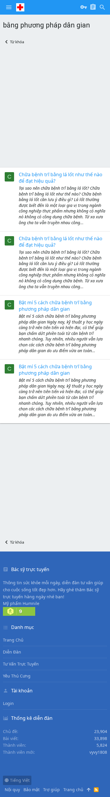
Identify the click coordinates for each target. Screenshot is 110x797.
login (8, 703)
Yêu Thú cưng (17, 676)
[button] (9, 7)
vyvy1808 (98, 752)
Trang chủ (13, 640)
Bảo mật (31, 789)
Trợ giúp (51, 789)
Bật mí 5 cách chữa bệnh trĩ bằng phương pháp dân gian (55, 305)
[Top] (88, 789)
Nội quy (12, 789)
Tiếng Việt (19, 780)
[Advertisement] (55, 106)
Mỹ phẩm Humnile (21, 603)
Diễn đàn (12, 652)
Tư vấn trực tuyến (21, 664)
